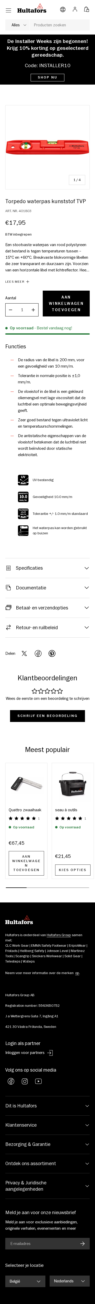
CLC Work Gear (17, 945)
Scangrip (22, 956)
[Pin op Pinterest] (52, 653)
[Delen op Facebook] (38, 653)
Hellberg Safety (32, 951)
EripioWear (77, 945)
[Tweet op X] (24, 653)
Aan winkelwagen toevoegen (66, 303)
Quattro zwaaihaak (25, 810)
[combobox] (47, 25)
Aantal (10, 298)
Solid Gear (72, 956)
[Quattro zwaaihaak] (26, 784)
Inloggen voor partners (25, 1052)
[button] (86, 8)
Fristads (11, 951)
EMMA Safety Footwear (48, 945)
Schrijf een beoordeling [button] (47, 716)
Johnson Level (57, 951)
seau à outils (66, 810)
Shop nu (47, 77)
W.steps (29, 961)
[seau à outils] (73, 784)
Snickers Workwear (47, 956)
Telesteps (12, 961)
